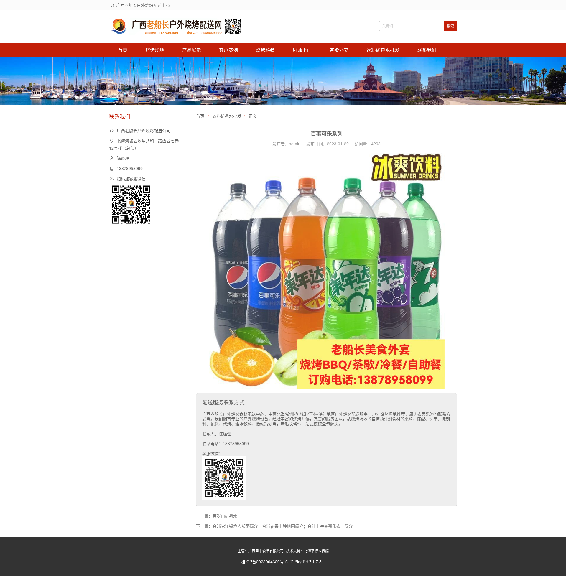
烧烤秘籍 (265, 50)
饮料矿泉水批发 (382, 50)
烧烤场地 (154, 50)
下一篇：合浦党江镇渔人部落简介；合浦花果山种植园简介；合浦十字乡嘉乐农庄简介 (274, 526)
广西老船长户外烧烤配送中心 (143, 5)
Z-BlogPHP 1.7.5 (306, 562)
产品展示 (191, 50)
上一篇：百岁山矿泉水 (216, 516)
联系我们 (426, 50)
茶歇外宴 (339, 50)
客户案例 (228, 50)
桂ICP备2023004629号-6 (264, 562)
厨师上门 (302, 50)
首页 (122, 50)
